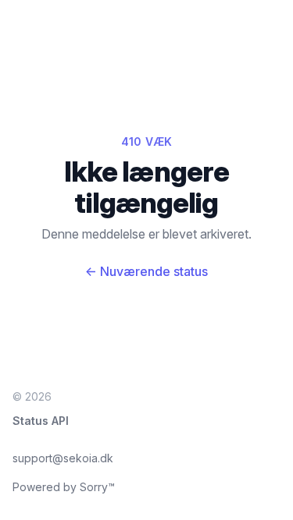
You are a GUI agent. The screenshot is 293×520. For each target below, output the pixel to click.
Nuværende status (146, 271)
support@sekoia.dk (63, 458)
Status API (41, 420)
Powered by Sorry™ (64, 486)
